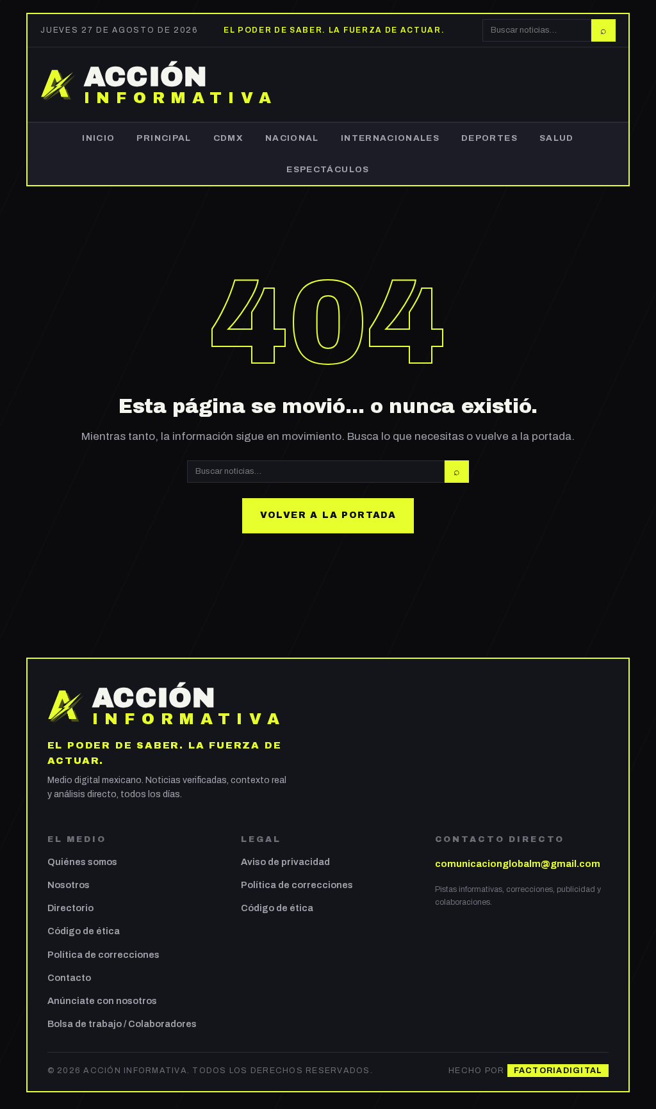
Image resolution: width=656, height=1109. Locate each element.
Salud (556, 138)
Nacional (292, 138)
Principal (163, 138)
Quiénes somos (82, 862)
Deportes (489, 138)
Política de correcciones (103, 955)
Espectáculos (327, 169)
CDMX (228, 138)
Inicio (98, 138)
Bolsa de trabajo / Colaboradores (122, 1024)
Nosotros (68, 885)
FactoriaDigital (558, 1070)
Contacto (69, 978)
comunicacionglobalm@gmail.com (517, 864)
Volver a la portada (328, 515)
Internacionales (390, 138)
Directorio (70, 908)
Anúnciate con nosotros (102, 1001)
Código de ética (83, 931)
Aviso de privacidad (285, 862)
